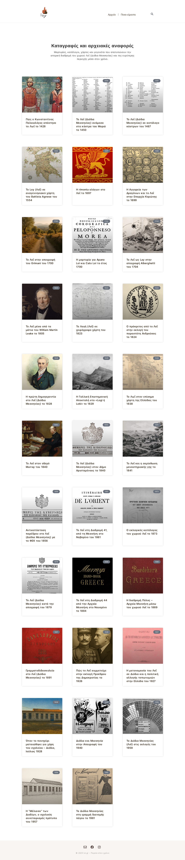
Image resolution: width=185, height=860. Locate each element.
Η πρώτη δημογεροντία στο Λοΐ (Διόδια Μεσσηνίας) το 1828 (41, 400)
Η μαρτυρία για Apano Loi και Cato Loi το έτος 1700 (91, 263)
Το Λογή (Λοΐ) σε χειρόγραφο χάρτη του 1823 (90, 330)
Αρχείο (112, 14)
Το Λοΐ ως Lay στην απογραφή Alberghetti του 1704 (140, 263)
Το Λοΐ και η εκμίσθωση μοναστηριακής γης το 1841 (141, 467)
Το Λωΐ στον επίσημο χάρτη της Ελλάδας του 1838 (141, 400)
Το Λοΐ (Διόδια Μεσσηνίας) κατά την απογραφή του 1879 (40, 604)
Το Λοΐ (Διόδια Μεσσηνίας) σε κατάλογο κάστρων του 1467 (142, 123)
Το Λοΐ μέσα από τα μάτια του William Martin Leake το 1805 (42, 330)
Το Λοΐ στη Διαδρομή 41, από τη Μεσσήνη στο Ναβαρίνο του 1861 (91, 534)
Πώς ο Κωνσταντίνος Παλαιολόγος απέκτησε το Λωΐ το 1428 (41, 123)
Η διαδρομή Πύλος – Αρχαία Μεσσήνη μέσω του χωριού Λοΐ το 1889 (141, 604)
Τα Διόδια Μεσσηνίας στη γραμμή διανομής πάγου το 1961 (90, 815)
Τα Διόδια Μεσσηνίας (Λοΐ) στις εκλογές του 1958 (141, 744)
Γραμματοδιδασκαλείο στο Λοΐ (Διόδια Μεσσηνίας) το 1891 (40, 674)
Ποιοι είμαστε (128, 14)
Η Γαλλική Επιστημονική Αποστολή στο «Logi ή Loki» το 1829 (92, 400)
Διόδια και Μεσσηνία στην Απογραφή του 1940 (89, 744)
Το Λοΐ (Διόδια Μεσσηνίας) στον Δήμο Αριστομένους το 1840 (91, 467)
